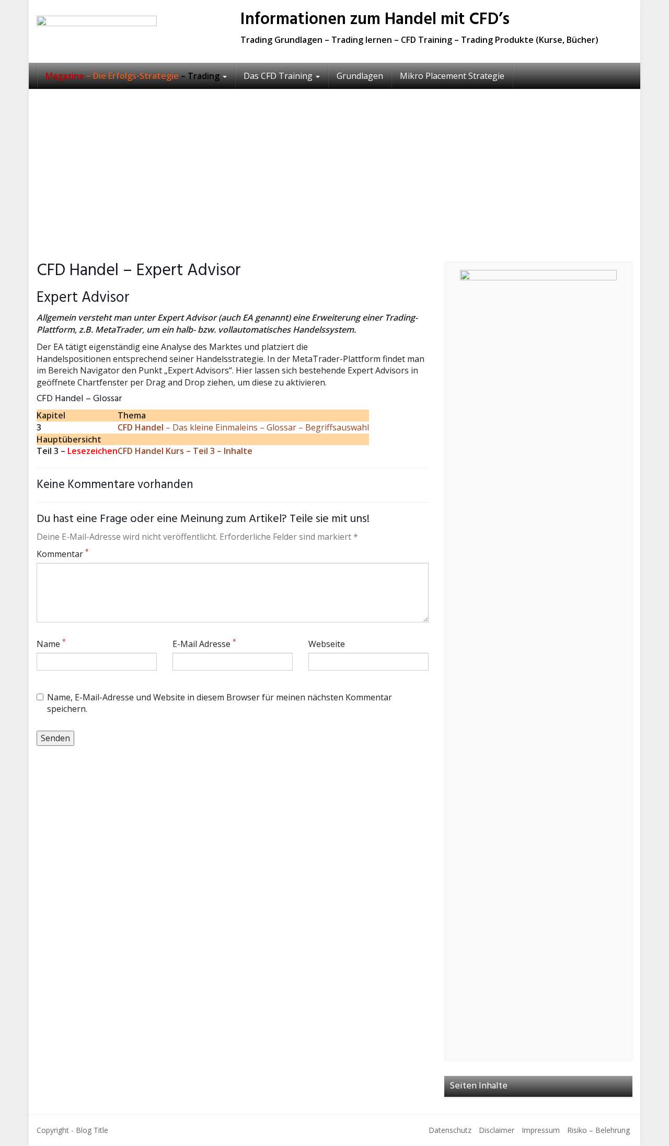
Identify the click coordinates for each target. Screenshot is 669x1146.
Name (51, 644)
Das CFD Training (279, 76)
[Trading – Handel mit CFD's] (131, 31)
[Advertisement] (334, 167)
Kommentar (63, 554)
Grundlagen (360, 76)
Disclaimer (496, 1130)
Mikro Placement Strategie (452, 76)
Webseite (326, 644)
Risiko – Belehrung (598, 1130)
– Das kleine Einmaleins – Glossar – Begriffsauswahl (243, 427)
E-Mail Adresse (204, 644)
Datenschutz (450, 1130)
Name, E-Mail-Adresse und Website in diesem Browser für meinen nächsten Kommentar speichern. (219, 703)
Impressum (541, 1130)
